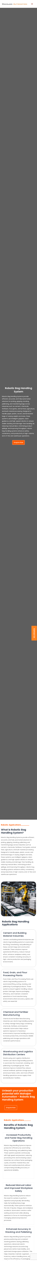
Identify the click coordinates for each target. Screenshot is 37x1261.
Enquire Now (18, 443)
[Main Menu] (33, 3)
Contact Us (34, 633)
